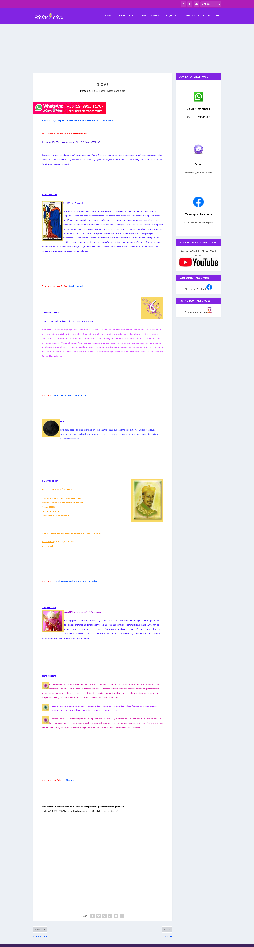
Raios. (94, 581)
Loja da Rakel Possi (192, 16)
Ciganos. (70, 780)
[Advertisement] (127, 45)
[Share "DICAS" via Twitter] (98, 916)
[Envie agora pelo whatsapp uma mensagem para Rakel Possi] (198, 101)
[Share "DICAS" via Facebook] (93, 916)
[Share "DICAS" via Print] (122, 916)
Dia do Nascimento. (77, 395)
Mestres (86, 581)
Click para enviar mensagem (198, 222)
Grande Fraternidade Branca (67, 581)
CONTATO (213, 16)
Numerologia (60, 395)
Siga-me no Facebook (195, 289)
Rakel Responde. (76, 286)
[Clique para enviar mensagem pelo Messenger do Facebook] (198, 206)
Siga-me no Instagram (196, 312)
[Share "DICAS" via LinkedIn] (110, 916)
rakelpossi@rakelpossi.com (198, 172)
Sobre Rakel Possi (125, 16)
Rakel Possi (98, 90)
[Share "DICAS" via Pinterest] (104, 916)
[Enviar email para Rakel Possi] (198, 156)
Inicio (107, 16)
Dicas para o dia (149, 16)
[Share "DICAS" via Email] (116, 916)
